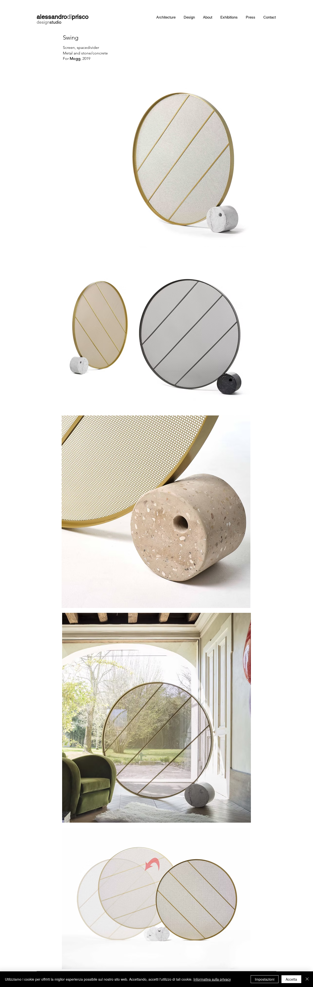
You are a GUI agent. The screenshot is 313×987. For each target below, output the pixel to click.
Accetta (291, 979)
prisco (80, 16)
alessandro (52, 16)
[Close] (307, 979)
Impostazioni (264, 979)
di (69, 16)
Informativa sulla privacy (212, 979)
